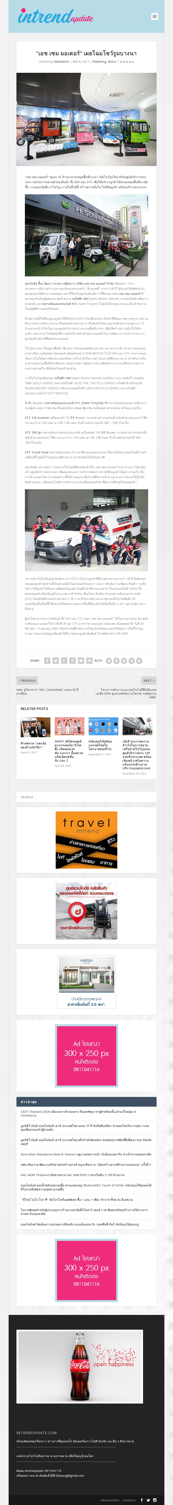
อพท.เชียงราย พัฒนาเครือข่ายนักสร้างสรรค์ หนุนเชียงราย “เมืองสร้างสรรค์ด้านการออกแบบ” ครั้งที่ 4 (86, 1165)
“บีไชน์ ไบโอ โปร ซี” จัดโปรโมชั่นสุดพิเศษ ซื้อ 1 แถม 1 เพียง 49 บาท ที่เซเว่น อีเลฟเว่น (77, 1200)
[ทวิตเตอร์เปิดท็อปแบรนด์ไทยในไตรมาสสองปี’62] (103, 726)
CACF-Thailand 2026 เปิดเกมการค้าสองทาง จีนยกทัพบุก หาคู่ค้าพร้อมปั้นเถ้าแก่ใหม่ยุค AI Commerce (78, 1113)
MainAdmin (61, 61)
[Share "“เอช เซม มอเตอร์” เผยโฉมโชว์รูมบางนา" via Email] (81, 660)
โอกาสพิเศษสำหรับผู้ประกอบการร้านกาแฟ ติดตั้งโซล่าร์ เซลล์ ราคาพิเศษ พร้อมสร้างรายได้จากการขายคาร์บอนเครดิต (84, 1212)
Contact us (129, 1500)
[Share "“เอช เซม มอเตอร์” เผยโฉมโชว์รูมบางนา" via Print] (89, 660)
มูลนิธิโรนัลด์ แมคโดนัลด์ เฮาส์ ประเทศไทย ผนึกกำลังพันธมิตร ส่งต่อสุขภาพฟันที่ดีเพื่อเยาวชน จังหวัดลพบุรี (86, 1142)
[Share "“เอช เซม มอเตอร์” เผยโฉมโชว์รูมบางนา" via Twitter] (55, 660)
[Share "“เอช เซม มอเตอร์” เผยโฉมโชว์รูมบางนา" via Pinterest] (72, 660)
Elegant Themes (43, 1500)
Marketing (99, 61)
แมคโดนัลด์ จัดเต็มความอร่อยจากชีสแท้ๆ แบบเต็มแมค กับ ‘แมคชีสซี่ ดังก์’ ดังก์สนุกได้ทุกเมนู (80, 1224)
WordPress (79, 1500)
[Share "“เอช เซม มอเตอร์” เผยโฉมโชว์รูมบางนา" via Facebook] (47, 660)
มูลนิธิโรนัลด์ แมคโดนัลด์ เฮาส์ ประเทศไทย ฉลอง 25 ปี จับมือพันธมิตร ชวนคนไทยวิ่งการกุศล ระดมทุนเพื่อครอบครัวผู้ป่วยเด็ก (85, 1128)
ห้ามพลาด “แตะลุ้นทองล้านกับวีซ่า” (34, 745)
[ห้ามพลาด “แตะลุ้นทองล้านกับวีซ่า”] (35, 727)
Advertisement (109, 1500)
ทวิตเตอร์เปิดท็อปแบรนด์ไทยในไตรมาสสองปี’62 (100, 745)
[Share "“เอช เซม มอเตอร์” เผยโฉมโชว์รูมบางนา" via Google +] (64, 660)
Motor (112, 61)
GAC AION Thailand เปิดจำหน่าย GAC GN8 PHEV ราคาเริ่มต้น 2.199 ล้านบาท (72, 1175)
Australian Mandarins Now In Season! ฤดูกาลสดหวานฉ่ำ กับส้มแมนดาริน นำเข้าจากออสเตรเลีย (86, 1154)
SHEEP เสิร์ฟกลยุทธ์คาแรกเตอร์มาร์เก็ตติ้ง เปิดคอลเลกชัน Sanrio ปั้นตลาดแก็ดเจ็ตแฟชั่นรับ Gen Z (69, 751)
